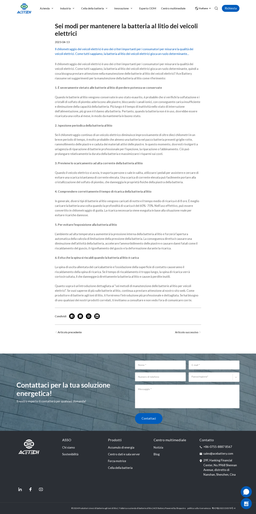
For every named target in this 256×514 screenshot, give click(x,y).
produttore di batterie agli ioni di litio (79, 295)
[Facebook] (30, 489)
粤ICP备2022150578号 (222, 508)
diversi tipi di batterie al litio (89, 201)
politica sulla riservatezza (199, 508)
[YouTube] (40, 489)
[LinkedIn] (20, 489)
